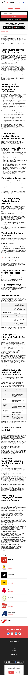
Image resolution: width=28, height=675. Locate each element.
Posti (14, 645)
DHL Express (14, 648)
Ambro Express (11, 612)
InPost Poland (11, 582)
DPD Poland (10, 589)
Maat (7, 31)
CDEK (14, 647)
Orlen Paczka (11, 605)
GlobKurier (10, 597)
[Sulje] (22, 666)
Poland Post (10, 559)
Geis (9, 566)
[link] (8, 633)
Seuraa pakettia (10, 560)
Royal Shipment (11, 574)
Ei (16, 672)
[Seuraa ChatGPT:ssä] (23, 27)
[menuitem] (2, 2)
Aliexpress (14, 650)
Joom (14, 643)
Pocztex (9, 620)
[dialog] (14, 670)
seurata (14, 16)
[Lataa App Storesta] (7, 27)
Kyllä (11, 672)
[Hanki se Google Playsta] (17, 27)
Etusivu (3, 31)
